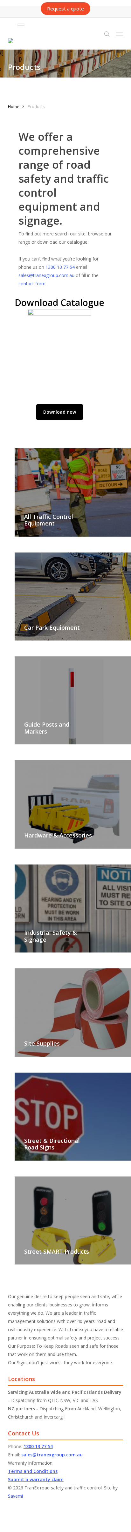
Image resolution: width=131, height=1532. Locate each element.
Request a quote (65, 8)
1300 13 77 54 (60, 267)
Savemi (15, 1496)
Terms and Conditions (33, 1471)
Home (13, 106)
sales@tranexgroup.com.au (46, 275)
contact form (31, 284)
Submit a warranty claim (36, 1479)
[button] (70, 25)
